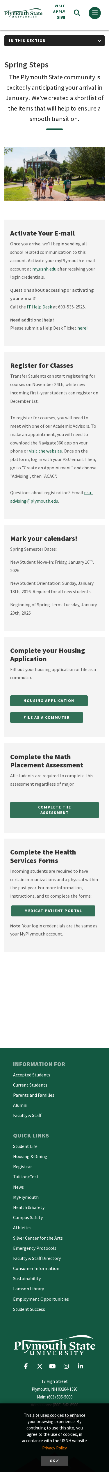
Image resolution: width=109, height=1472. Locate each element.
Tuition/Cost (26, 1176)
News (18, 1187)
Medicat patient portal (53, 910)
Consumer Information (36, 1268)
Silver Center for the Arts (38, 1238)
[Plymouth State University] (24, 13)
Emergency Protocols (34, 1248)
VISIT (60, 5)
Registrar (22, 1166)
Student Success (29, 1309)
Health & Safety (28, 1207)
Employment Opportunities (41, 1299)
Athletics (22, 1227)
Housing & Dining (30, 1156)
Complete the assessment (54, 809)
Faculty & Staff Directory (37, 1258)
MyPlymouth (26, 1197)
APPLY (59, 11)
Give (60, 17)
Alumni (20, 1105)
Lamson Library (28, 1288)
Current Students (30, 1085)
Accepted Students (31, 1075)
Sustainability (27, 1278)
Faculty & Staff (27, 1115)
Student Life (25, 1146)
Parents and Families (33, 1095)
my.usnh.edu (44, 269)
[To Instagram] (68, 1366)
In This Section (27, 40)
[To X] (40, 1366)
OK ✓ (54, 1460)
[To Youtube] (54, 1366)
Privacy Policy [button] (54, 1448)
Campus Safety (28, 1217)
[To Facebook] (28, 1366)
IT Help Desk (39, 307)
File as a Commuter (47, 717)
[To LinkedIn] (82, 1366)
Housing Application (49, 700)
